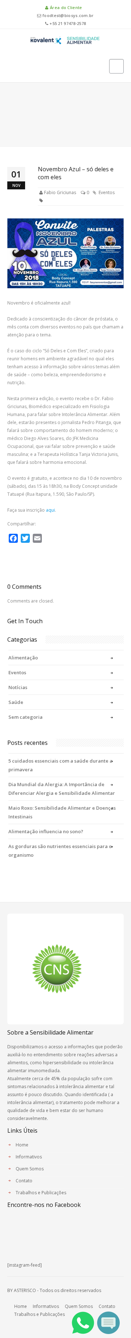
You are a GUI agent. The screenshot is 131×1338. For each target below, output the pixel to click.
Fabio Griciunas (60, 192)
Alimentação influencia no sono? (45, 831)
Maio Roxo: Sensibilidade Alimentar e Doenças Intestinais (62, 812)
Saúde (15, 702)
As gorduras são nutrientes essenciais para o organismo (60, 850)
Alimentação (23, 657)
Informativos (29, 1157)
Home (22, 1145)
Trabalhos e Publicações (41, 1193)
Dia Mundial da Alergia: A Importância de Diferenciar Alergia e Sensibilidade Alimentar (61, 788)
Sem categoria (25, 717)
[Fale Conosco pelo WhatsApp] (83, 1322)
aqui (50, 510)
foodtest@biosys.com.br (67, 15)
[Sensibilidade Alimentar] (65, 40)
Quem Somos (30, 1169)
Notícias (17, 687)
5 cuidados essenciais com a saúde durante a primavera (60, 765)
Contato (24, 1181)
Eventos (107, 192)
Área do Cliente (65, 7)
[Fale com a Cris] (108, 1322)
